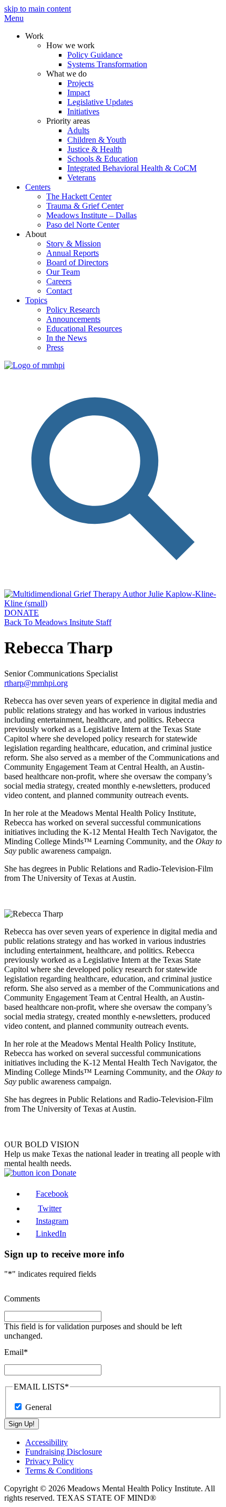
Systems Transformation (107, 64)
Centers (37, 186)
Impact (78, 92)
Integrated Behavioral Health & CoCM (132, 168)
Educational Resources (84, 328)
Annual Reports (72, 253)
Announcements (73, 319)
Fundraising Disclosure (63, 1451)
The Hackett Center (78, 196)
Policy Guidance (94, 54)
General (38, 1407)
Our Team (63, 271)
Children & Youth (96, 139)
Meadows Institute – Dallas (91, 215)
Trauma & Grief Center (85, 205)
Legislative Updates (100, 102)
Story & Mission (73, 243)
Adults (78, 130)
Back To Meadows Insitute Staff (57, 622)
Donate (63, 1172)
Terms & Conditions (59, 1470)
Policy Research (73, 309)
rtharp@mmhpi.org (36, 683)
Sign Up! (21, 1424)
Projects (80, 83)
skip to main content (37, 8)
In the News (66, 337)
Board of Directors (77, 262)
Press (55, 347)
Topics (36, 300)
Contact (59, 290)
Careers (58, 281)
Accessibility (46, 1442)
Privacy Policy (49, 1461)
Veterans (81, 177)
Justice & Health (94, 149)
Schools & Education (102, 158)
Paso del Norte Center (82, 224)
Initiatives (83, 111)
